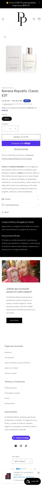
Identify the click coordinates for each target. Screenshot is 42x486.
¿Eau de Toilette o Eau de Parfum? (17, 363)
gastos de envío (8, 104)
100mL (6, 119)
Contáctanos (9, 357)
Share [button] (6, 212)
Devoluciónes (10, 403)
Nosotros (8, 352)
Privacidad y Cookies (12, 393)
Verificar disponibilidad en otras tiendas (17, 159)
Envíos (7, 398)
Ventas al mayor (11, 373)
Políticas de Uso (11, 388)
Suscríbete (14, 320)
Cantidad (5, 124)
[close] (39, 2)
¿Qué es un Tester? (12, 368)
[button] (2, 19)
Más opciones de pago (21, 149)
